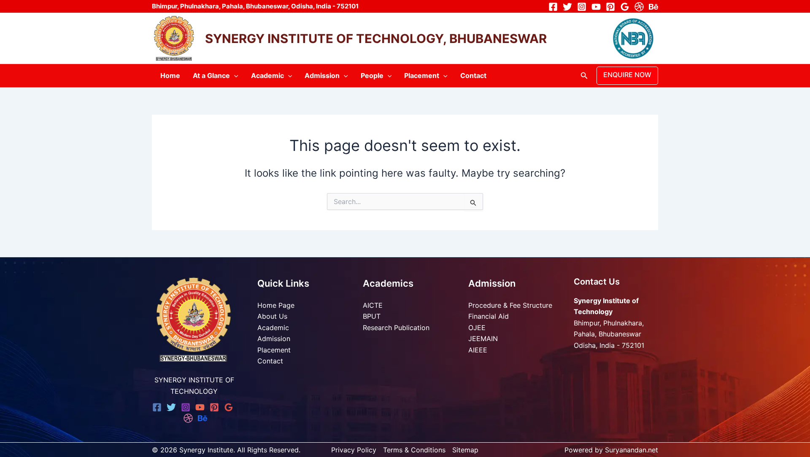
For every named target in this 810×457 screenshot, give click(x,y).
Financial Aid (488, 316)
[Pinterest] (610, 6)
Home (170, 75)
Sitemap (465, 450)
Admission (322, 75)
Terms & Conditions (414, 450)
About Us (272, 316)
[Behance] (653, 6)
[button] (234, 75)
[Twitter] (567, 6)
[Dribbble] (639, 6)
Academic (267, 75)
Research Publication (396, 327)
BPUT (372, 316)
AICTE (373, 305)
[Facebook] (553, 6)
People (372, 75)
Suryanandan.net (631, 450)
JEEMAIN (483, 338)
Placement (421, 75)
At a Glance (211, 75)
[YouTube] (596, 6)
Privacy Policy (353, 450)
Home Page (275, 305)
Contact (473, 75)
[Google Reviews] (624, 6)
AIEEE (477, 350)
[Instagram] (581, 6)
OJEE (477, 327)
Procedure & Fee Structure (510, 305)
